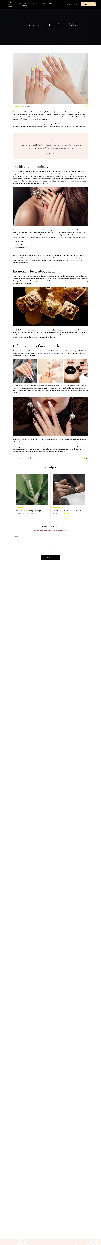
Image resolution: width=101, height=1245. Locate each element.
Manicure (16, 106)
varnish (35, 458)
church (20, 458)
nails (27, 458)
